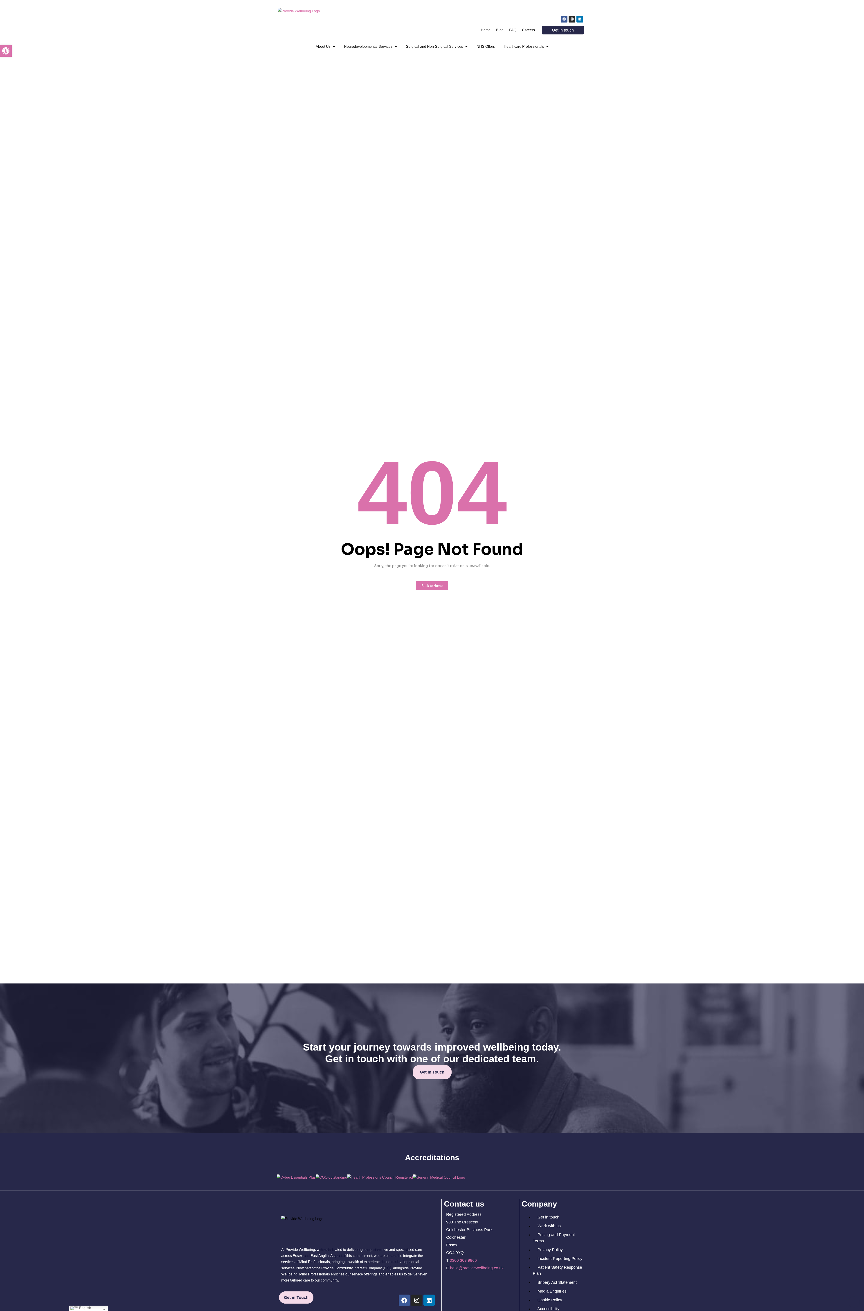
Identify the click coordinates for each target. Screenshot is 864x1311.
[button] (6, 51)
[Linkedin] (579, 19)
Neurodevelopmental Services (368, 46)
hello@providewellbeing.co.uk (477, 1268)
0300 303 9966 (463, 1260)
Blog (500, 30)
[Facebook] (564, 19)
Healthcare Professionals (524, 46)
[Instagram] (572, 19)
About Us (323, 46)
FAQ (512, 30)
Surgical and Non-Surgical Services (434, 46)
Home (485, 30)
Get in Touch (432, 1072)
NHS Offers (486, 46)
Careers (528, 30)
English (84, 1308)
